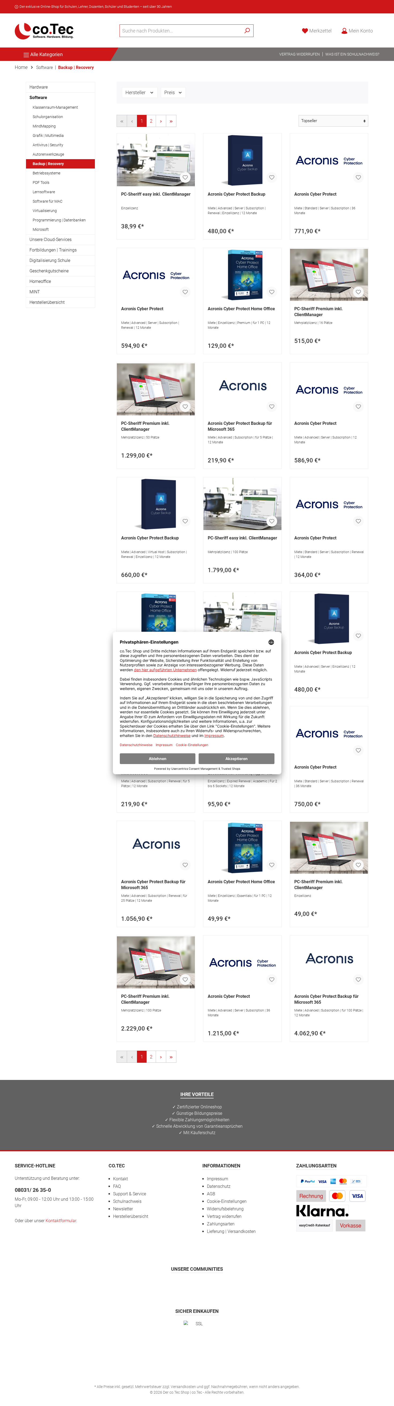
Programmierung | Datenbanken (59, 220)
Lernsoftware (44, 192)
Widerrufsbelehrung (225, 1208)
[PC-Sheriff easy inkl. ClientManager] (156, 160)
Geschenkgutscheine (49, 270)
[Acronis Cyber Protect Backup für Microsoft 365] (242, 389)
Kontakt (120, 1178)
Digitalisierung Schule (49, 260)
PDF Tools (41, 182)
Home (21, 67)
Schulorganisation (48, 117)
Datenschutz (219, 1186)
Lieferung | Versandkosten (231, 1231)
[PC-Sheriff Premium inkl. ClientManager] (329, 275)
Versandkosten (183, 1387)
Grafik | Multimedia (48, 135)
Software (38, 97)
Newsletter (123, 1208)
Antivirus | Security (48, 145)
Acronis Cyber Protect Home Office (241, 308)
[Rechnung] (311, 1195)
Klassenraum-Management (55, 107)
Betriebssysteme (46, 173)
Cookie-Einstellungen (227, 1201)
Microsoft (41, 229)
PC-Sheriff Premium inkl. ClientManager (318, 311)
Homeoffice (40, 281)
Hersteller (136, 92)
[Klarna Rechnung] (322, 1210)
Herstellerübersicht (47, 302)
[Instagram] (184, 1285)
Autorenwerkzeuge (48, 154)
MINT (34, 291)
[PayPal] (331, 1181)
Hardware (38, 87)
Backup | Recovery (48, 164)
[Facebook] (171, 1285)
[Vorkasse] (351, 1225)
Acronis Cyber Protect (315, 194)
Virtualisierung (45, 211)
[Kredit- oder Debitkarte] (347, 1195)
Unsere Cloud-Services (50, 239)
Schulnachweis (127, 1201)
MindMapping (44, 126)
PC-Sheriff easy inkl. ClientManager (156, 194)
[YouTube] (210, 1285)
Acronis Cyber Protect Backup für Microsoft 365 (240, 426)
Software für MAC (47, 201)
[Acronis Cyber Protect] (329, 160)
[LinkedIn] (223, 1285)
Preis (170, 92)
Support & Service (129, 1193)
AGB (211, 1193)
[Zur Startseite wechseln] (44, 30)
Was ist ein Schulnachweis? (352, 54)
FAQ (117, 1186)
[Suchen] (247, 30)
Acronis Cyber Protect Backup (236, 194)
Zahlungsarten (221, 1223)
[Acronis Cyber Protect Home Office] (242, 275)
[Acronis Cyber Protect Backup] (242, 160)
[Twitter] (197, 1285)
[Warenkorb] (381, 29)
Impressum (217, 1178)
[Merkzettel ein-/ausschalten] (185, 177)
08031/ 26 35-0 (33, 1190)
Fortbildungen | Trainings (53, 250)
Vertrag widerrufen (299, 54)
